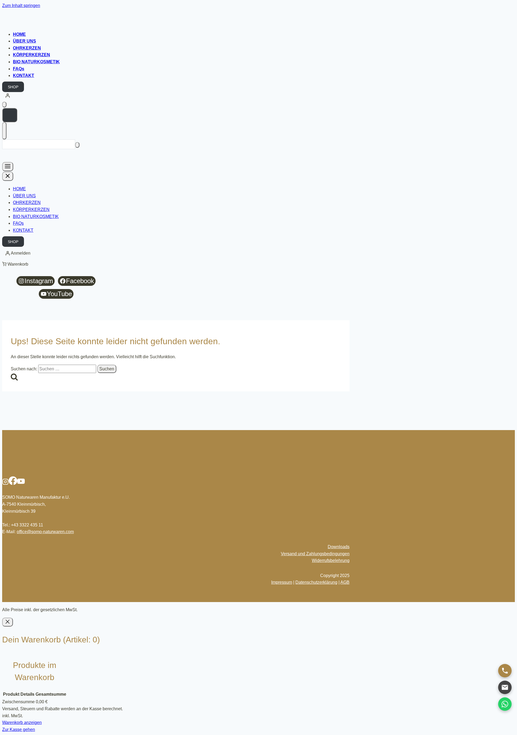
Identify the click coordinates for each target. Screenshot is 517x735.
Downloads (339, 546)
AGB (345, 582)
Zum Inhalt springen (21, 5)
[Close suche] (4, 130)
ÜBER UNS (24, 196)
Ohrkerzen (27, 48)
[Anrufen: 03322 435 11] (505, 670)
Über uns (24, 41)
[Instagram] (5, 483)
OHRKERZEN (27, 202)
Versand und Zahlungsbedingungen (315, 553)
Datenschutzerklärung (316, 582)
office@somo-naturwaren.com (45, 531)
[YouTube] (21, 483)
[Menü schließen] (7, 176)
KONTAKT (23, 230)
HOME (19, 189)
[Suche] (77, 145)
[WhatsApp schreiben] (505, 704)
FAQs (18, 68)
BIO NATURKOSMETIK (36, 61)
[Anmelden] (258, 95)
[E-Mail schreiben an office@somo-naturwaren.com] (505, 687)
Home (19, 34)
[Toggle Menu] (7, 166)
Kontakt (23, 75)
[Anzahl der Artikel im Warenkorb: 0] (4, 104)
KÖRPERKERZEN (31, 54)
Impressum (281, 582)
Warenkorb (18, 264)
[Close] (7, 622)
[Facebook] (13, 483)
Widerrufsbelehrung (331, 560)
